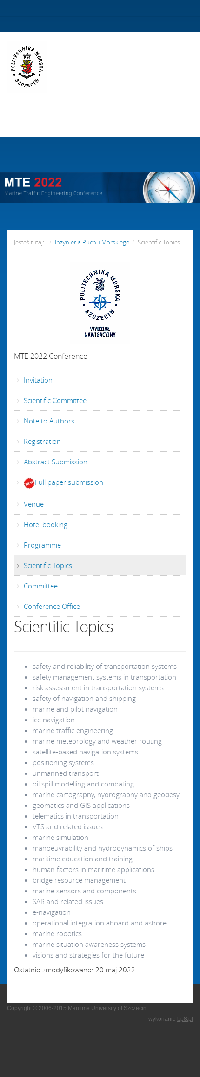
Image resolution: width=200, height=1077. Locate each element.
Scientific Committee (54, 400)
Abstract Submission (54, 461)
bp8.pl (185, 1019)
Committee (40, 585)
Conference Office (51, 606)
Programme (41, 544)
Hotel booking (44, 524)
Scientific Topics (47, 565)
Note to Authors (48, 420)
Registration (41, 441)
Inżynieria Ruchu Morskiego (92, 242)
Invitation (37, 379)
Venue (33, 504)
